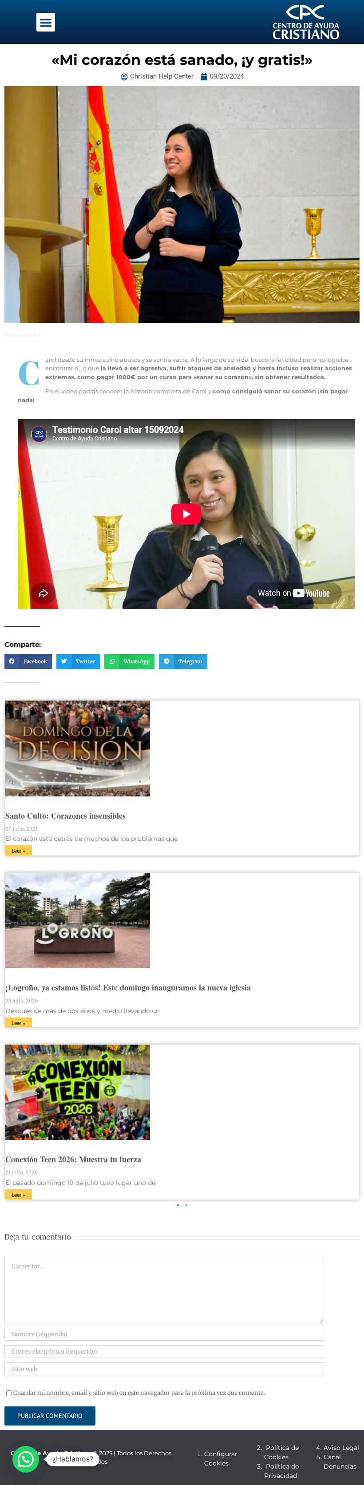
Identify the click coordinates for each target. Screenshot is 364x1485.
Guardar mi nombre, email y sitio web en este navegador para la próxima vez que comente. (139, 1393)
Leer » (18, 851)
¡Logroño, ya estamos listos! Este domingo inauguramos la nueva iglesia (128, 987)
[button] (45, 22)
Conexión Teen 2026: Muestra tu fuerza (73, 1159)
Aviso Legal (341, 1448)
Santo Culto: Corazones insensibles (65, 815)
